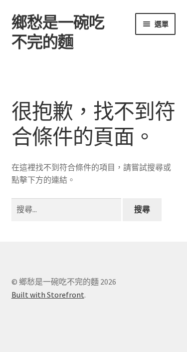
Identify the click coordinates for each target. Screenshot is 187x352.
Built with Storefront (47, 295)
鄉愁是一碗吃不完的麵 (57, 32)
